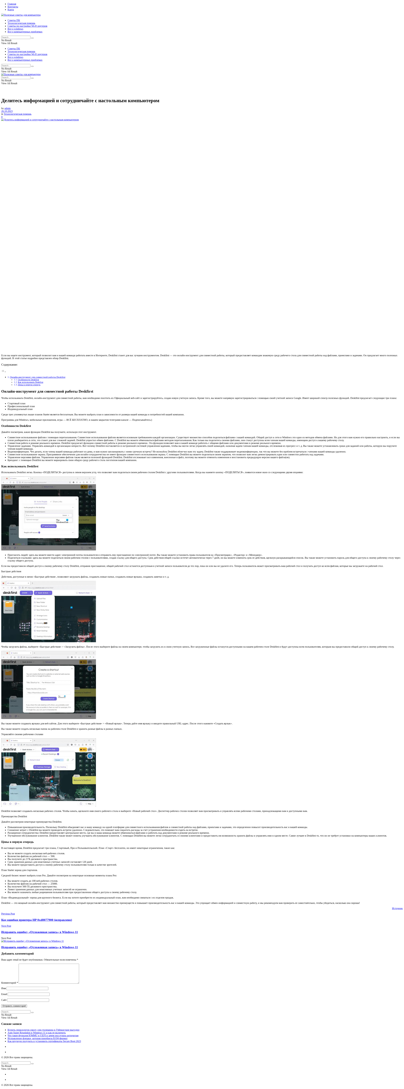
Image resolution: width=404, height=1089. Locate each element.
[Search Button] (32, 38)
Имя (3, 988)
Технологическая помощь (21, 23)
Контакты (13, 6)
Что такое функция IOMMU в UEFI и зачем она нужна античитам (43, 1035)
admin (7, 108)
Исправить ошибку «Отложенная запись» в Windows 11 (39, 947)
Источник (397, 908)
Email (4, 994)
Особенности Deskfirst (28, 380)
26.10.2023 (7, 111)
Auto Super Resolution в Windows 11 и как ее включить (37, 1032)
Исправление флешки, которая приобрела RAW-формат (38, 1038)
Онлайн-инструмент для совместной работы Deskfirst (37, 377)
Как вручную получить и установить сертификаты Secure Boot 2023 (44, 1041)
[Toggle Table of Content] (3, 371)
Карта (11, 9)
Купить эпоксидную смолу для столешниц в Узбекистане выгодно (43, 1029)
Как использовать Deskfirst (30, 382)
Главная (12, 4)
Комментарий (9, 982)
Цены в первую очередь (29, 385)
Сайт (4, 1000)
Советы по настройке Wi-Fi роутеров (27, 26)
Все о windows (15, 28)
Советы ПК (14, 20)
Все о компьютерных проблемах (25, 31)
